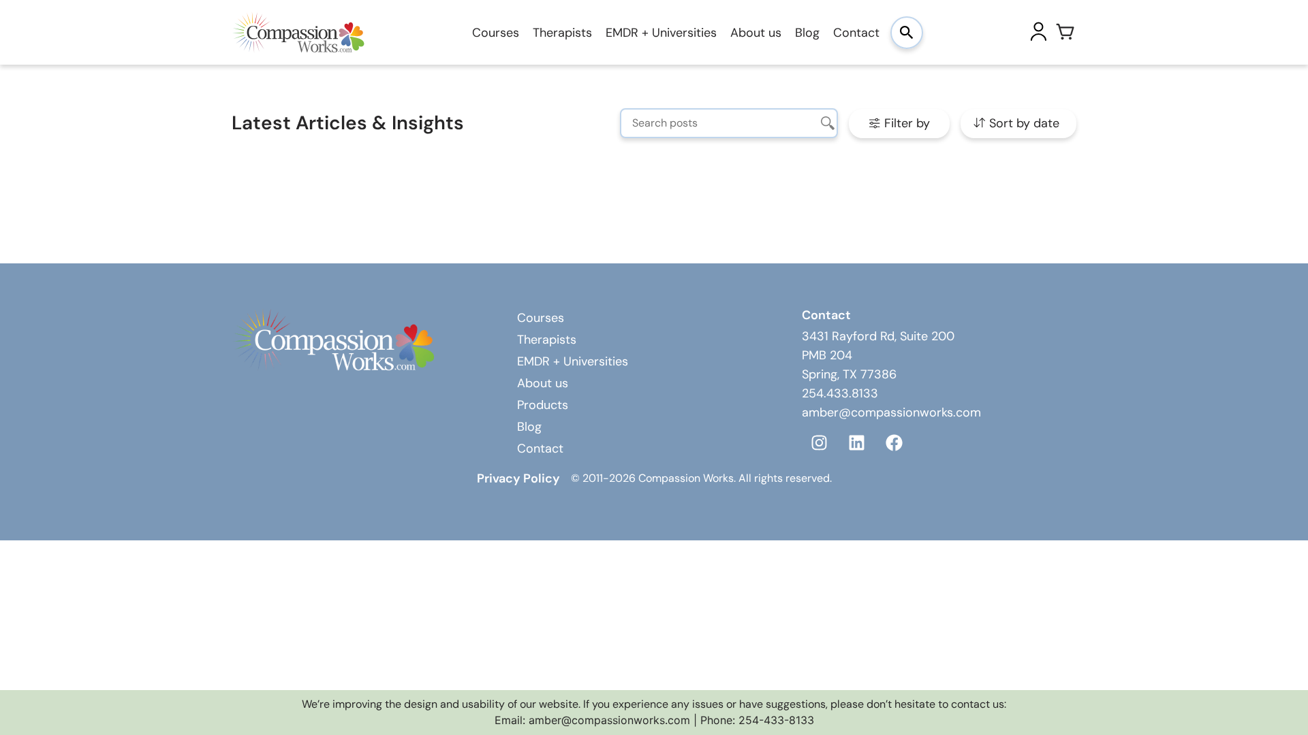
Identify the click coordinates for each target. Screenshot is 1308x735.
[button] (899, 123)
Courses (495, 32)
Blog (807, 32)
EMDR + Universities (661, 32)
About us (755, 32)
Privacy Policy (518, 478)
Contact (856, 32)
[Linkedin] (856, 442)
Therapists (562, 32)
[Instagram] (819, 442)
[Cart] (1065, 32)
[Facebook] (894, 442)
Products (542, 405)
